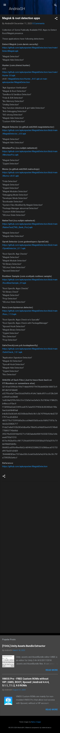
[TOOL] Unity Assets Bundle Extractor (23, 645)
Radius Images (36, 722)
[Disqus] (30, 520)
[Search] (55, 5)
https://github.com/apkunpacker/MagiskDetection (24, 466)
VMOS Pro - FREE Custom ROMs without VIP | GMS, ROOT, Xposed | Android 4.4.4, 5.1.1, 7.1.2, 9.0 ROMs (25, 682)
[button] (56, 19)
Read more (52, 670)
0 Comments (39, 23)
